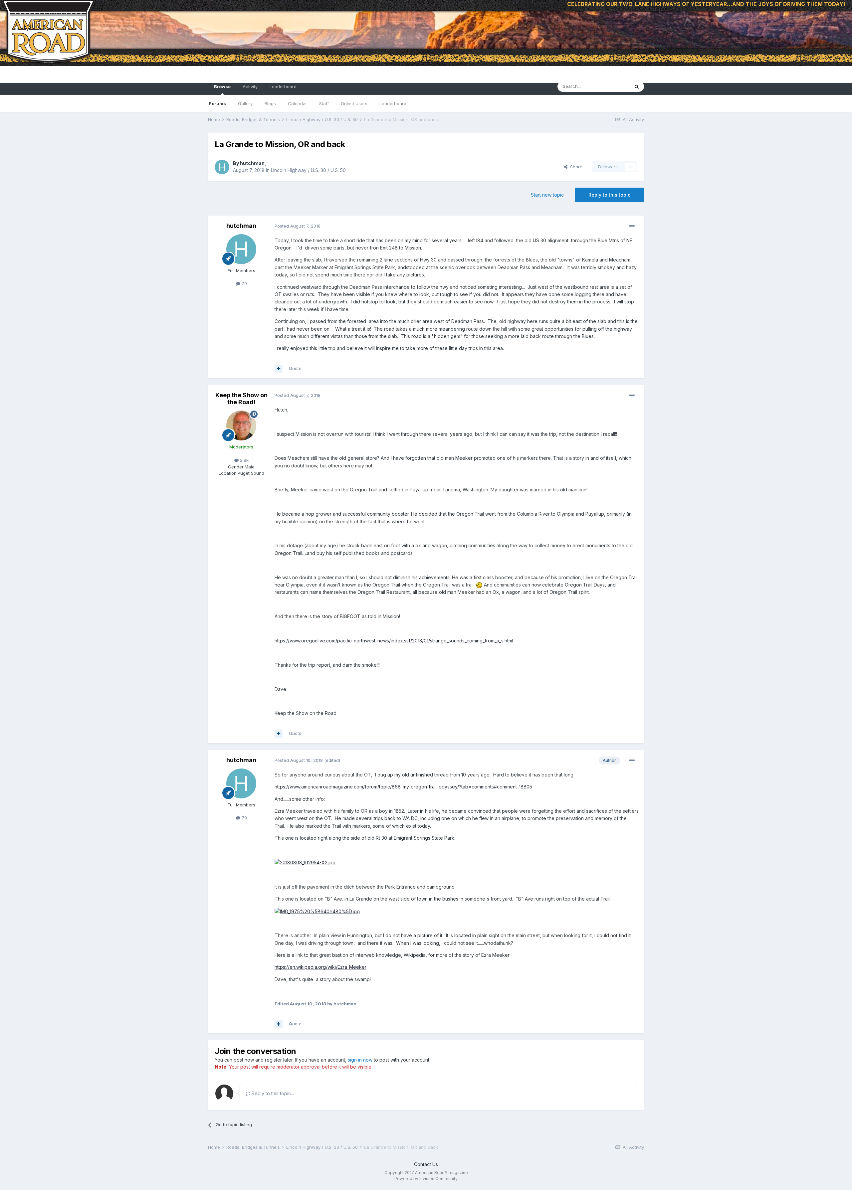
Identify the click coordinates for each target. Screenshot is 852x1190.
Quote (295, 368)
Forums (217, 103)
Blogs (270, 103)
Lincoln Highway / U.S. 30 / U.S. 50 (308, 170)
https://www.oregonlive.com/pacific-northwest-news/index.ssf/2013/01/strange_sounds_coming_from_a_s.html (394, 640)
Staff (324, 103)
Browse (222, 86)
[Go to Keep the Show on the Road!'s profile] (241, 425)
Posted (297, 226)
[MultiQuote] (279, 369)
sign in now (360, 1060)
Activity (250, 86)
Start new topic (547, 195)
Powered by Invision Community (426, 1178)
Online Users (354, 103)
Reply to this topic (609, 195)
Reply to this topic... (272, 1093)
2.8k (244, 460)
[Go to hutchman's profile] (222, 167)
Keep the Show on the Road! (241, 399)
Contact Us (426, 1164)
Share (574, 166)
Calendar (297, 103)
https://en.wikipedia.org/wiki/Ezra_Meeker (320, 967)
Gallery (245, 103)
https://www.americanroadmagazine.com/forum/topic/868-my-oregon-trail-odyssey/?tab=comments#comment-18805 (403, 786)
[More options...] (632, 226)
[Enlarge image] (305, 862)
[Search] (636, 86)
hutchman (252, 163)
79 (243, 283)
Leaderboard (392, 103)
